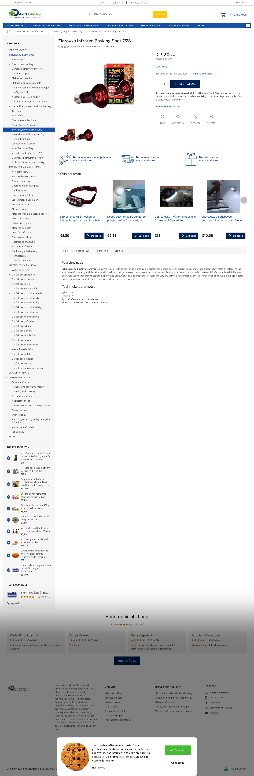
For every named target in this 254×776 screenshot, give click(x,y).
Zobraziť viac (127, 660)
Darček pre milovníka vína (25, 312)
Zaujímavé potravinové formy (27, 158)
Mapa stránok (112, 706)
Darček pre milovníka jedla (25, 298)
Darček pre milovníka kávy (25, 302)
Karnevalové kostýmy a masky (28, 387)
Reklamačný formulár (165, 702)
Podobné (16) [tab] (82, 251)
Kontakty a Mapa (113, 715)
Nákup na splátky (113, 693)
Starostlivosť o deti (22, 246)
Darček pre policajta (22, 359)
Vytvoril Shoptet (238, 769)
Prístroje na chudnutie (23, 242)
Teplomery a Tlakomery (24, 251)
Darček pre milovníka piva (25, 317)
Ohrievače (17, 111)
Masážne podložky (22, 228)
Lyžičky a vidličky (21, 92)
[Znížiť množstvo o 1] (168, 86)
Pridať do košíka (187, 84)
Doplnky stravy (20, 190)
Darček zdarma (112, 702)
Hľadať (160, 14)
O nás (102, 2)
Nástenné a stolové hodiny (26, 97)
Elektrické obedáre (22, 78)
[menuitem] (15, 25)
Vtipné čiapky (19, 415)
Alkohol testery (20, 172)
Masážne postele (22, 223)
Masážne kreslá (21, 218)
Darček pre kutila (21, 284)
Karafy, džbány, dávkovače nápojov (30, 87)
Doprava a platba (113, 698)
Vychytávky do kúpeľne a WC (27, 153)
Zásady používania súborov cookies (173, 711)
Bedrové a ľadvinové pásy (25, 186)
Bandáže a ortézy (21, 181)
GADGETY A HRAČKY (19, 373)
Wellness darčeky (21, 270)
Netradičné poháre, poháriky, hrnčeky (31, 106)
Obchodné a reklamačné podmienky (173, 693)
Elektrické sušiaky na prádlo (26, 83)
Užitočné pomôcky (22, 260)
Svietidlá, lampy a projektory (27, 130)
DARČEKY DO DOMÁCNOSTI (22, 55)
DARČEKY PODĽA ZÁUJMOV (22, 265)
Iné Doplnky (18, 432)
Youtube (214, 713)
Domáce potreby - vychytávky (27, 69)
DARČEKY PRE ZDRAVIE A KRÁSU (25, 167)
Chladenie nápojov (21, 73)
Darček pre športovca (23, 275)
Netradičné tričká (21, 401)
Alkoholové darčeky (22, 349)
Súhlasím (180, 750)
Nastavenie (98, 767)
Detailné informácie (166, 106)
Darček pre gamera (22, 331)
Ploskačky (17, 115)
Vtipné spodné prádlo (23, 427)
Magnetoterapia (20, 204)
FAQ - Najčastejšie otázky (118, 720)
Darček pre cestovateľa (24, 288)
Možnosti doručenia (202, 74)
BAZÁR (12, 436)
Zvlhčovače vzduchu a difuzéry (28, 162)
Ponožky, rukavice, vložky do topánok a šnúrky (32, 421)
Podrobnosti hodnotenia (103, 46)
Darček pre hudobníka (23, 335)
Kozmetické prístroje (23, 195)
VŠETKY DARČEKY (18, 50)
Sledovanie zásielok (115, 711)
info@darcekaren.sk (220, 692)
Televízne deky (20, 410)
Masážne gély (19, 209)
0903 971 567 (216, 697)
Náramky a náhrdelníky (23, 391)
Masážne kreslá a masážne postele (30, 214)
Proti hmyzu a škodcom (24, 120)
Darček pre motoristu (23, 279)
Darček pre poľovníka (23, 321)
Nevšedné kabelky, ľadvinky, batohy (31, 405)
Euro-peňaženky (20, 382)
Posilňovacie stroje (22, 237)
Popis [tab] (65, 251)
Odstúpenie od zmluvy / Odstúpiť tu (173, 698)
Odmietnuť (177, 763)
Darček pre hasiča (21, 340)
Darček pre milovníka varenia (27, 293)
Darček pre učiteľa (21, 354)
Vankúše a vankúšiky (22, 148)
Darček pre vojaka (21, 363)
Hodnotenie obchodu (127, 616)
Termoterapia (19, 256)
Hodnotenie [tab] (102, 251)
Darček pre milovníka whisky (27, 307)
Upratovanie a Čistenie (24, 144)
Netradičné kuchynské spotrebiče (29, 101)
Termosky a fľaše (21, 139)
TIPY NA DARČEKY (138, 2)
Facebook (215, 702)
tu (105, 757)
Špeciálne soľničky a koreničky (28, 134)
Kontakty (117, 2)
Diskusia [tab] (119, 251)
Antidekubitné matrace (24, 176)
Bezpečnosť (18, 59)
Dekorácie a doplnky (22, 64)
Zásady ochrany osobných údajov (171, 706)
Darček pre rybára (21, 326)
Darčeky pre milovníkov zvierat (28, 368)
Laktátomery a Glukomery (25, 200)
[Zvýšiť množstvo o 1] (168, 82)
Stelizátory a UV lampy (23, 125)
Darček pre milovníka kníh (25, 344)
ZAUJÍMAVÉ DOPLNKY (19, 377)
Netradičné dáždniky (23, 396)
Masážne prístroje (21, 232)
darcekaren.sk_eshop (221, 708)
